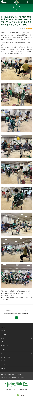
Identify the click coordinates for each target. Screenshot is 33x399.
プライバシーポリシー (5, 377)
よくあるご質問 (10, 374)
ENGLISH (3, 368)
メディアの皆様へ (21, 377)
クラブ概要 (3, 374)
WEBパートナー (12, 395)
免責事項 (14, 377)
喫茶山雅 (3, 364)
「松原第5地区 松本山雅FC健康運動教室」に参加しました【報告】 (18, 313)
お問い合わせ (18, 374)
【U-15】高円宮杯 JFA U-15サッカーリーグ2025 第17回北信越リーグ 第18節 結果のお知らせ (18, 310)
